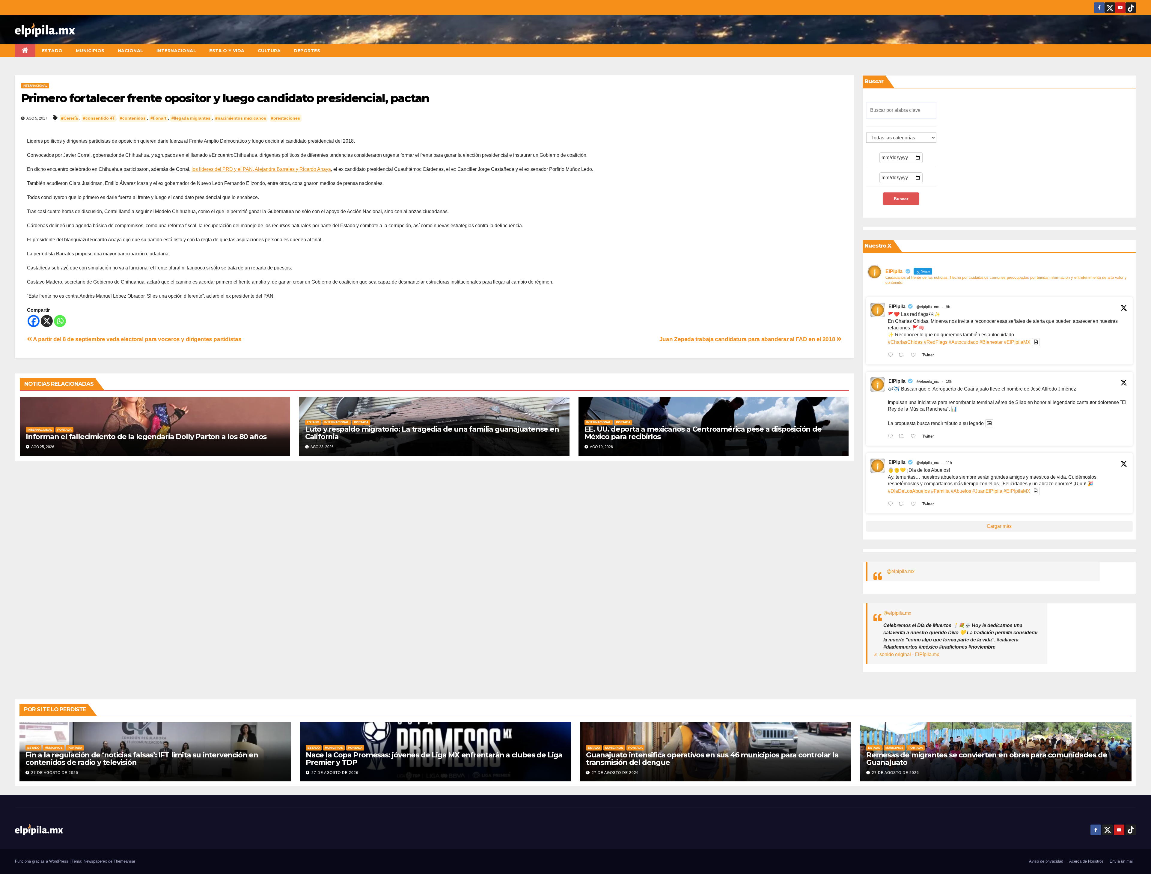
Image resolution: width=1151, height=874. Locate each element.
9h (948, 307)
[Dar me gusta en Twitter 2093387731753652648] (915, 436)
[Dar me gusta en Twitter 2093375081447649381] (915, 504)
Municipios (90, 50)
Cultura (269, 50)
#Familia (940, 491)
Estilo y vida (227, 50)
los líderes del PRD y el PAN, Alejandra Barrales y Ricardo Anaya (261, 169)
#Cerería (69, 118)
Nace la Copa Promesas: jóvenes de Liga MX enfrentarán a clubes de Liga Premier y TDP (434, 759)
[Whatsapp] (60, 321)
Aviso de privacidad (1046, 861)
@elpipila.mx (901, 571)
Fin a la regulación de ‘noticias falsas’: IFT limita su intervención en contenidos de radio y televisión (141, 759)
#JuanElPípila (987, 491)
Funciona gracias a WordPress (42, 861)
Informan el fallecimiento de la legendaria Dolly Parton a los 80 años (146, 436)
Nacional (130, 50)
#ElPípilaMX (1017, 342)
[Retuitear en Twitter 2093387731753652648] (903, 436)
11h (949, 463)
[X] (47, 321)
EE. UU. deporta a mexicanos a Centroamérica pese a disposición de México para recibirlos (703, 433)
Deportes (307, 50)
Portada (64, 429)
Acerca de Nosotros (1086, 861)
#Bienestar (991, 342)
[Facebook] (34, 321)
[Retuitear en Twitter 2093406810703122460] (903, 355)
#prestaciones (285, 118)
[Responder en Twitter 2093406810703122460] (891, 355)
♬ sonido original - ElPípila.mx (906, 654)
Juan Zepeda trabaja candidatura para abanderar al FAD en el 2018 (748, 339)
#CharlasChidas (905, 342)
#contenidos (133, 118)
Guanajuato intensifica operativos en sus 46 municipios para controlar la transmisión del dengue (712, 759)
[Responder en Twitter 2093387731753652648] (891, 436)
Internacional (176, 50)
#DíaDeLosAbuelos (909, 491)
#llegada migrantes (190, 118)
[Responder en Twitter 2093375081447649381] (891, 504)
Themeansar (124, 861)
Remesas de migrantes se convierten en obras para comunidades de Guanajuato (986, 759)
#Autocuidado (963, 342)
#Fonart (158, 118)
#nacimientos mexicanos (240, 118)
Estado (52, 50)
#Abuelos (961, 491)
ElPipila (897, 306)
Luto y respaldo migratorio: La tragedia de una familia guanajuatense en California (432, 433)
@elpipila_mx (927, 307)
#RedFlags (935, 342)
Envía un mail (1122, 861)
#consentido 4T (99, 118)
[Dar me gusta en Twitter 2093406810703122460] (915, 355)
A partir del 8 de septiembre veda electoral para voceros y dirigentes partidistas (136, 339)
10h (949, 381)
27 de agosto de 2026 (54, 773)
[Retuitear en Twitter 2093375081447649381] (903, 504)
